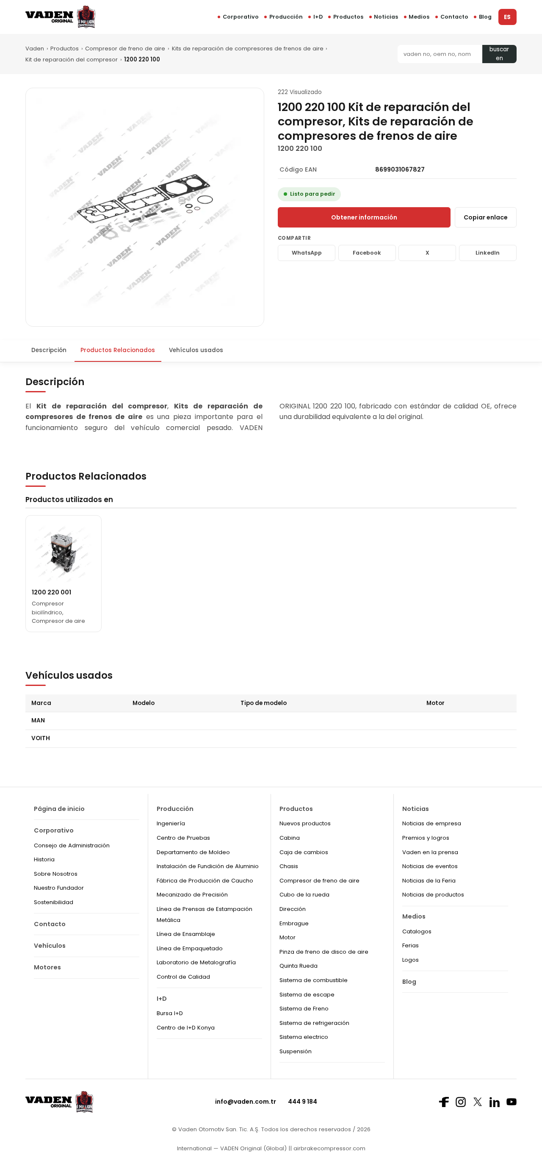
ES (507, 17)
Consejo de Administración (72, 845)
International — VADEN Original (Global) (232, 1148)
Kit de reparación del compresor (71, 60)
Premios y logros (425, 838)
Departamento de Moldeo (193, 852)
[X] (478, 1101)
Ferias (410, 945)
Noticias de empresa (431, 823)
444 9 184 (302, 1101)
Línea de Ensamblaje (186, 934)
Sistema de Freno (304, 1009)
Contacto (454, 16)
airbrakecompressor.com (328, 1148)
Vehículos (50, 945)
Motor (287, 937)
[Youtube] (511, 1101)
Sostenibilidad (53, 902)
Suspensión (295, 1051)
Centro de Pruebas (183, 838)
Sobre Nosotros (55, 874)
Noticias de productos (433, 895)
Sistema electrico (303, 1037)
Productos (348, 16)
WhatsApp (307, 252)
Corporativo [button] (241, 16)
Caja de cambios (303, 852)
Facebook (367, 252)
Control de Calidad (183, 977)
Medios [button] (419, 16)
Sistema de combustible (313, 980)
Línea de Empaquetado (190, 948)
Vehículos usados (196, 350)
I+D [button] (318, 16)
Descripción (48, 350)
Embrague (294, 923)
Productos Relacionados (117, 350)
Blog (485, 16)
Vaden (34, 48)
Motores (47, 967)
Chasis (288, 866)
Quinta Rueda (298, 966)
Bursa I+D (170, 1013)
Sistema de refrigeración (314, 1023)
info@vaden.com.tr (245, 1101)
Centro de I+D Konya (186, 1028)
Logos (410, 960)
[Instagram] (461, 1102)
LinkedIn (488, 252)
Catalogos (416, 931)
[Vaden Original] (60, 17)
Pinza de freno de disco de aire (323, 952)
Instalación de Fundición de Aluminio (208, 866)
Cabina (289, 838)
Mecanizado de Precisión (192, 895)
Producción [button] (286, 16)
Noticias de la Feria (429, 881)
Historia (44, 859)
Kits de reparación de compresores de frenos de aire (248, 48)
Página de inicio (59, 809)
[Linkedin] (494, 1102)
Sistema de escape (307, 995)
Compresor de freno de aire (125, 48)
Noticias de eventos (430, 866)
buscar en (499, 54)
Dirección (292, 909)
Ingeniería (171, 823)
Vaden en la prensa (430, 852)
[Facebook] (444, 1102)
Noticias (386, 16)
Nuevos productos (305, 823)
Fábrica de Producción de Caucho (205, 881)
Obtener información (364, 217)
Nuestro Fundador (59, 888)
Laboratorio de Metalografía (196, 962)
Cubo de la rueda (304, 895)
